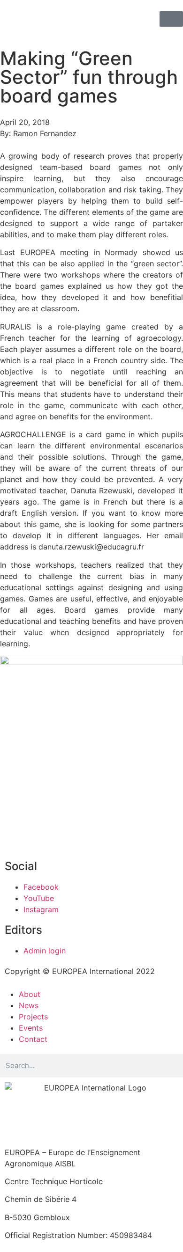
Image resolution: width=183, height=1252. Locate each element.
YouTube (38, 898)
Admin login (44, 950)
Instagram (41, 909)
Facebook (41, 887)
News (28, 1005)
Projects (33, 1016)
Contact (33, 1039)
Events (31, 1027)
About (29, 994)
